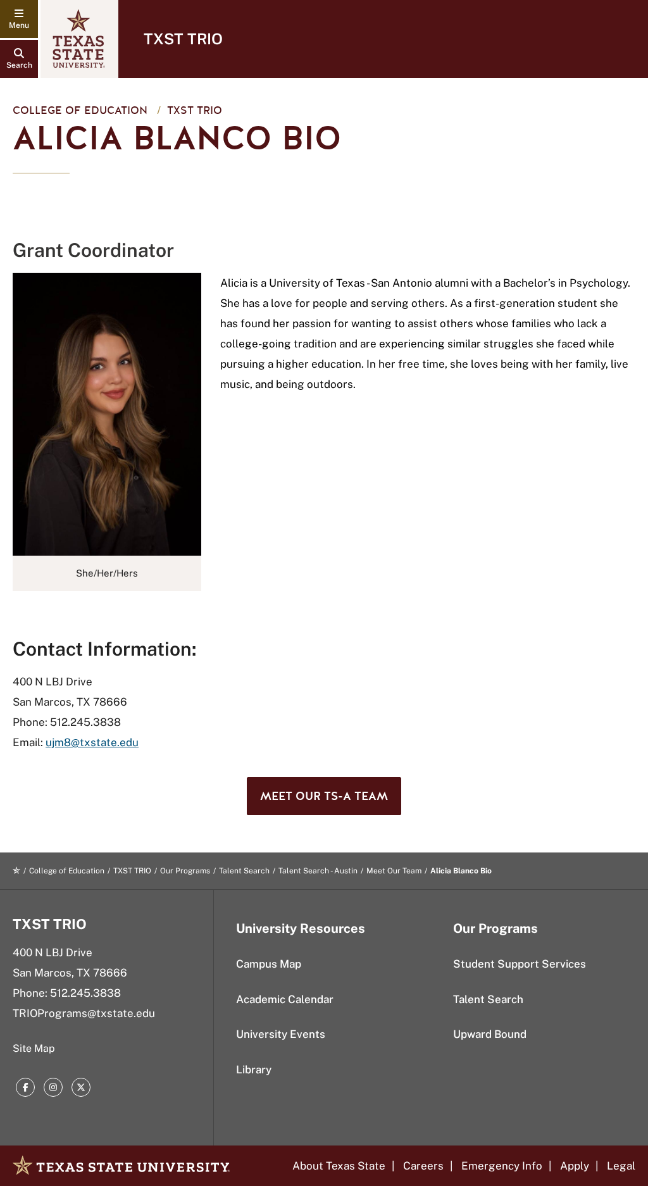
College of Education (80, 110)
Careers (423, 1165)
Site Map (34, 1048)
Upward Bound (489, 1034)
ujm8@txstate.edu (92, 742)
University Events (280, 1034)
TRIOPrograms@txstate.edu (84, 1013)
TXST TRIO (183, 38)
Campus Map (268, 964)
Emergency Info (501, 1165)
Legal (621, 1165)
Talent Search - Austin (318, 870)
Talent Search (244, 870)
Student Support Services (519, 964)
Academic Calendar (284, 999)
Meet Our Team (393, 870)
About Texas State (338, 1165)
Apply (574, 1165)
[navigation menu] (19, 19)
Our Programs (185, 870)
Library (253, 1069)
